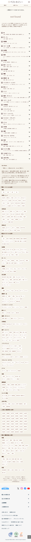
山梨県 (13, 418)
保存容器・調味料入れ (21, 395)
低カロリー (4, 448)
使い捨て (4, 472)
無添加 (12, 442)
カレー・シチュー (16, 307)
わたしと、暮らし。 (7, 478)
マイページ (26, 5)
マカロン (4, 337)
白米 (8, 260)
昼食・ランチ (12, 211)
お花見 (10, 200)
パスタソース (12, 301)
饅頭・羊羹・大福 (23, 332)
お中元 (12, 203)
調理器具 (4, 384)
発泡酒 (19, 370)
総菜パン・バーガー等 (19, 263)
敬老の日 (23, 203)
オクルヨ (18, 476)
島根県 (8, 426)
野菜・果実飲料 (5, 351)
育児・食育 (14, 216)
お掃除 (8, 216)
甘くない (20, 448)
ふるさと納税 (19, 216)
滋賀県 (4, 423)
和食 (9, 403)
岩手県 (12, 413)
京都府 (8, 423)
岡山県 (12, 426)
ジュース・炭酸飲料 (6, 348)
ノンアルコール (11, 365)
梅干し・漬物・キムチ (23, 279)
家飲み (23, 214)
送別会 (18, 227)
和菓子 (11, 332)
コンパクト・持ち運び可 (7, 461)
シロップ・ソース (6, 301)
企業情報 (4, 503)
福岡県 (17, 429)
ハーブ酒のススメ (22, 480)
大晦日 (23, 205)
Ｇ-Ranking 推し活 (15, 481)
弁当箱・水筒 (18, 376)
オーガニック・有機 (19, 442)
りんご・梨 (25, 268)
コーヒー (11, 345)
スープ (22, 307)
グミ (10, 340)
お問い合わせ (5, 512)
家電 (8, 384)
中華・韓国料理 (19, 403)
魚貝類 (4, 249)
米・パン (4, 260)
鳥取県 (4, 426)
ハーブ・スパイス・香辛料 (17, 298)
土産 (8, 219)
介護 (12, 219)
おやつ (8, 214)
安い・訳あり (14, 448)
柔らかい (13, 450)
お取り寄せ (4, 403)
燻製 (11, 279)
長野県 (17, 418)
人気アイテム (15, 5)
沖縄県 (21, 431)
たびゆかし (15, 480)
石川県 (4, 421)
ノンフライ (12, 445)
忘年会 (19, 205)
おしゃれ (22, 450)
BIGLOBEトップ (5, 528)
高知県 (12, 429)
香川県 (4, 429)
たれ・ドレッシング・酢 (7, 298)
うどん (8, 290)
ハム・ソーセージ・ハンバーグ (8, 241)
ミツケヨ (10, 480)
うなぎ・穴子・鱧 (10, 249)
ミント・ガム (5, 340)
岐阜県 (12, 421)
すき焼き (8, 312)
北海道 (4, 413)
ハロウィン (4, 205)
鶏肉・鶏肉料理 (24, 238)
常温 (8, 453)
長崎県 (25, 429)
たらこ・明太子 (26, 252)
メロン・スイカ (9, 268)
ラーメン (21, 290)
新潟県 (21, 418)
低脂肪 (21, 440)
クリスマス (14, 205)
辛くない (24, 448)
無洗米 (13, 260)
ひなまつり (24, 197)
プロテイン (19, 351)
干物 (12, 254)
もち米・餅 (22, 260)
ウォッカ (17, 362)
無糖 (11, 440)
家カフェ (4, 216)
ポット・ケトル (9, 387)
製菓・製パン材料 (10, 263)
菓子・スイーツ (5, 332)
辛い (4, 450)
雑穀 (27, 260)
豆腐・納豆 (16, 279)
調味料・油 (4, 296)
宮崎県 (12, 431)
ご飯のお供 (18, 214)
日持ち (27, 445)
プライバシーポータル (19, 518)
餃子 (25, 403)
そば (12, 290)
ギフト (14, 227)
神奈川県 (8, 418)
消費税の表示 (13, 512)
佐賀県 (21, 429)
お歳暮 (9, 205)
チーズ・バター (5, 282)
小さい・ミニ (5, 464)
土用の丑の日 (18, 203)
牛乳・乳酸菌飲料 (13, 351)
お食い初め (23, 227)
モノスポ (19, 478)
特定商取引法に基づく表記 (17, 522)
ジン (13, 362)
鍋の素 (17, 312)
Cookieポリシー (5, 522)
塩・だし (23, 296)
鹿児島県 (17, 431)
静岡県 (17, 421)
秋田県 (21, 413)
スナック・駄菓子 (16, 340)
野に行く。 (24, 478)
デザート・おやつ (6, 326)
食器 (4, 376)
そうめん (17, 290)
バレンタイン (18, 197)
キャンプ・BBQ (13, 230)
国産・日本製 (21, 445)
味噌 (9, 296)
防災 (4, 219)
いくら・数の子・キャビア (16, 252)
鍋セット (4, 312)
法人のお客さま (6, 499)
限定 (13, 453)
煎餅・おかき (16, 332)
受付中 (5, 5)
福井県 (8, 421)
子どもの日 (15, 200)
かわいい (4, 453)
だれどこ (13, 476)
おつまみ (12, 214)
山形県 (25, 413)
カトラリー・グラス (10, 376)
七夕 (4, 203)
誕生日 (4, 227)
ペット (21, 219)
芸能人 (16, 445)
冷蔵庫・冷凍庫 (14, 384)
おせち (14, 403)
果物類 (4, 268)
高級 (9, 448)
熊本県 (4, 431)
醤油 (14, 296)
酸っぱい (8, 450)
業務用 (17, 219)
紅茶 (20, 345)
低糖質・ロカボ (5, 440)
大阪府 (12, 423)
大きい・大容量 (20, 461)
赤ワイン (12, 356)
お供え (19, 230)
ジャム (18, 282)
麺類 (4, 290)
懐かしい (17, 450)
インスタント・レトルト (7, 307)
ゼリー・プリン (10, 337)
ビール (4, 370)
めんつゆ (18, 296)
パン (4, 263)
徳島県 (25, 426)
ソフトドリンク (5, 345)
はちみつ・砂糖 (12, 282)
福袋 (25, 216)
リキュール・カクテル (6, 362)
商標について (19, 525)
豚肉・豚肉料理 (16, 238)
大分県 (8, 431)
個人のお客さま (6, 494)
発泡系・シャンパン (24, 356)
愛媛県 (8, 429)
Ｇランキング (7, 476)
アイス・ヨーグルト (17, 337)
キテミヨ (14, 478)
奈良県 (21, 423)
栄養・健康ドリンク (6, 318)
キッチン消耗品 (5, 398)
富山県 (26, 418)
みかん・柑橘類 (13, 271)
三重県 (25, 421)
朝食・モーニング (6, 211)
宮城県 (17, 413)
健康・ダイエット (14, 318)
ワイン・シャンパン (6, 356)
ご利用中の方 (5, 507)
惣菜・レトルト (5, 279)
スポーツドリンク (14, 348)
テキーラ (26, 362)
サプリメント (21, 318)
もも (15, 268)
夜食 (25, 211)
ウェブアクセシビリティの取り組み (10, 515)
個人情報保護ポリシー (7, 518)
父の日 (24, 200)
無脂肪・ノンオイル (6, 442)
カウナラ (5, 480)
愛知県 (21, 421)
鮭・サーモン (17, 249)
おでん (13, 312)
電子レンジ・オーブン (23, 384)
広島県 (17, 426)
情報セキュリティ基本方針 (8, 525)
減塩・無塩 (16, 440)
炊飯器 (4, 387)
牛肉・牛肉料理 (9, 238)
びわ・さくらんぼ (6, 271)
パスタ (26, 290)
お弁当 (4, 214)
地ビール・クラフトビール (11, 370)
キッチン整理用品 (12, 395)
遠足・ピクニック (6, 230)
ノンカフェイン (5, 445)
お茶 (16, 345)
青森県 (8, 413)
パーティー (9, 227)
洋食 (4, 406)
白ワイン (17, 356)
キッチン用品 (5, 395)
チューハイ (4, 365)
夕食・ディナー (19, 211)
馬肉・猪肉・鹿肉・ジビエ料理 (20, 241)
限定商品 (8, 406)
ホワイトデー (5, 200)
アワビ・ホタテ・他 (6, 254)
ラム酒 (22, 362)
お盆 (8, 203)
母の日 (20, 200)
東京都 (4, 418)
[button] (15, 33)
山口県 (21, 426)
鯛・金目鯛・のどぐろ (6, 252)
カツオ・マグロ (24, 249)
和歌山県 (25, 423)
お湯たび (23, 476)
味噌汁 (26, 307)
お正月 (4, 197)
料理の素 (18, 301)
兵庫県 (17, 423)
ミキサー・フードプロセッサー (19, 387)
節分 (12, 197)
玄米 (17, 260)
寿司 (17, 254)
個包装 (14, 461)
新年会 (8, 197)
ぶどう (19, 268)
